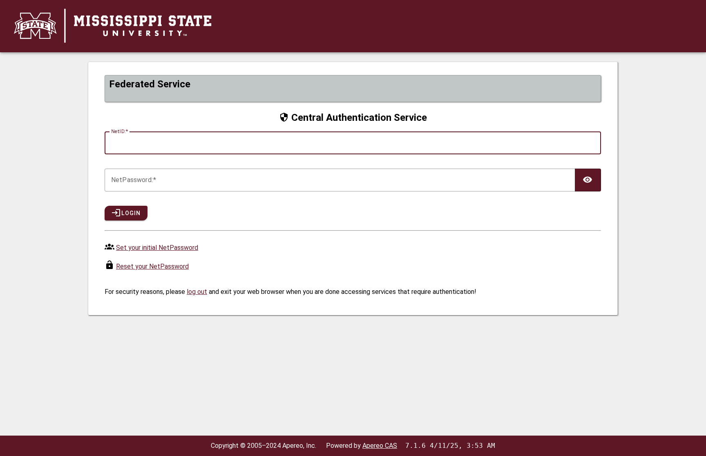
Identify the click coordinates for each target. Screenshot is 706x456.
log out (197, 292)
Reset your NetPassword (152, 266)
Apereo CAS (379, 445)
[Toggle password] (588, 180)
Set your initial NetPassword (157, 247)
